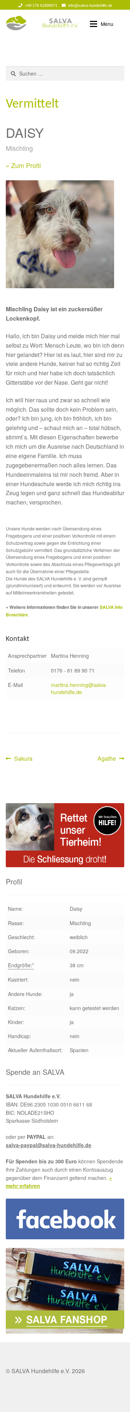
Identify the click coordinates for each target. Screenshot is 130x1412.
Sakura (23, 759)
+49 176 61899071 (41, 5)
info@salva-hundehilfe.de (90, 5)
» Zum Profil (23, 165)
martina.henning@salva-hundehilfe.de (79, 688)
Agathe (109, 759)
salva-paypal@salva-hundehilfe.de (48, 1145)
